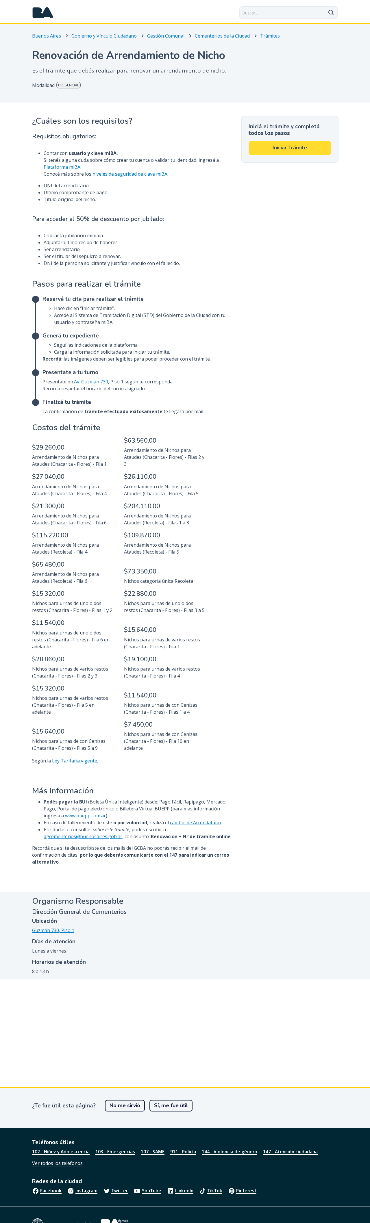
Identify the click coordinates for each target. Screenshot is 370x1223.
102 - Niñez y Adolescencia (61, 1151)
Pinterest (246, 1190)
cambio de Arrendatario (195, 822)
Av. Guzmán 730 (91, 381)
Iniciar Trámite (290, 147)
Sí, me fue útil (171, 1105)
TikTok (214, 1190)
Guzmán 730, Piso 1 (53, 930)
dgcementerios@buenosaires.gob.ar (83, 836)
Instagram (86, 1190)
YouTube (151, 1190)
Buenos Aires (46, 36)
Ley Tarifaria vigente (74, 761)
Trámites (270, 36)
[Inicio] (42, 12)
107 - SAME (152, 1151)
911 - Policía (183, 1151)
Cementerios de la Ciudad (222, 36)
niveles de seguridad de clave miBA (129, 174)
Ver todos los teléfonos (57, 1163)
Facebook (51, 1190)
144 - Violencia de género (229, 1151)
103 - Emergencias (115, 1151)
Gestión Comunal (165, 36)
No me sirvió (125, 1105)
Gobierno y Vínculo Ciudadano (104, 36)
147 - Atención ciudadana (290, 1151)
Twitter (119, 1190)
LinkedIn (184, 1190)
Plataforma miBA (62, 167)
